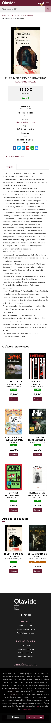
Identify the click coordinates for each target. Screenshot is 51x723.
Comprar (13, 399)
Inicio (4, 15)
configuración (26, 709)
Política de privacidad (26, 653)
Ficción (10, 15)
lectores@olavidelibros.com (25, 629)
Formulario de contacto (25, 633)
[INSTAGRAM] (29, 615)
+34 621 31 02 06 (25, 626)
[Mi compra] (39, 3)
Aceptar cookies (35, 717)
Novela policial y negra (24, 15)
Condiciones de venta (25, 649)
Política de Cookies (25, 656)
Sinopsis (9, 167)
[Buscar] (48, 9)
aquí (37, 706)
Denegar (16, 717)
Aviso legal (25, 645)
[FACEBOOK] (21, 615)
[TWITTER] (25, 615)
